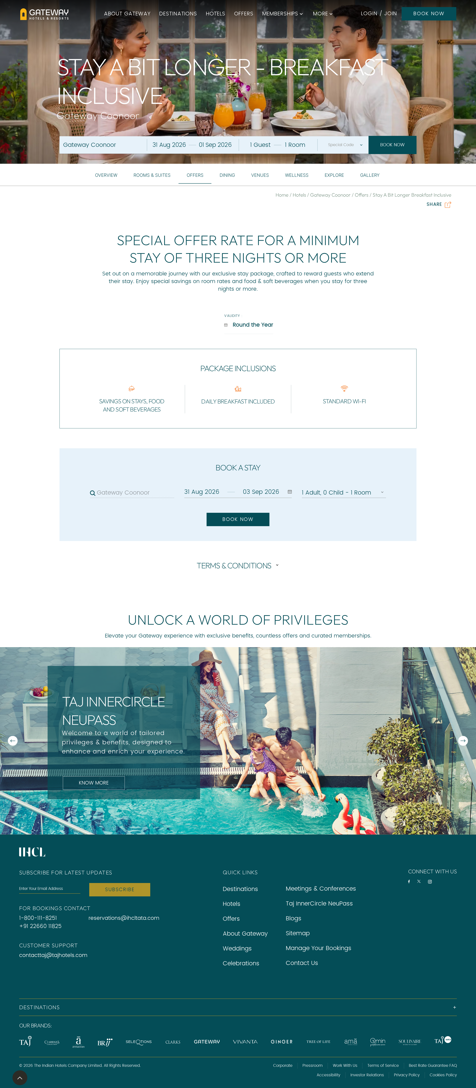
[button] (238, 1007)
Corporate (282, 1066)
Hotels (231, 904)
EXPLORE (334, 175)
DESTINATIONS (178, 14)
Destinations (240, 889)
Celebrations (241, 963)
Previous (64, 741)
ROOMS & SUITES (152, 175)
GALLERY (370, 175)
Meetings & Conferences (321, 889)
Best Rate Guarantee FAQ (433, 1066)
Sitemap (298, 933)
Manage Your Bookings (318, 948)
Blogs (293, 918)
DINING (227, 175)
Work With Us (345, 1066)
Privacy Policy (407, 1075)
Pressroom (313, 1066)
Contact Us (302, 963)
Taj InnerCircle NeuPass (319, 904)
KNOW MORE (94, 783)
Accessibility (328, 1075)
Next (184, 741)
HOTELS (215, 14)
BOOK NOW (428, 13)
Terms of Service (383, 1066)
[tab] (106, 175)
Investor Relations (367, 1075)
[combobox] (135, 493)
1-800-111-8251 (38, 918)
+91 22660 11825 (40, 926)
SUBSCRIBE (119, 889)
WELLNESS (296, 175)
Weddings (237, 949)
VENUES (260, 175)
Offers (231, 919)
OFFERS (243, 14)
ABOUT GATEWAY (127, 14)
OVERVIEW (106, 175)
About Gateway (245, 934)
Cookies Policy (443, 1075)
